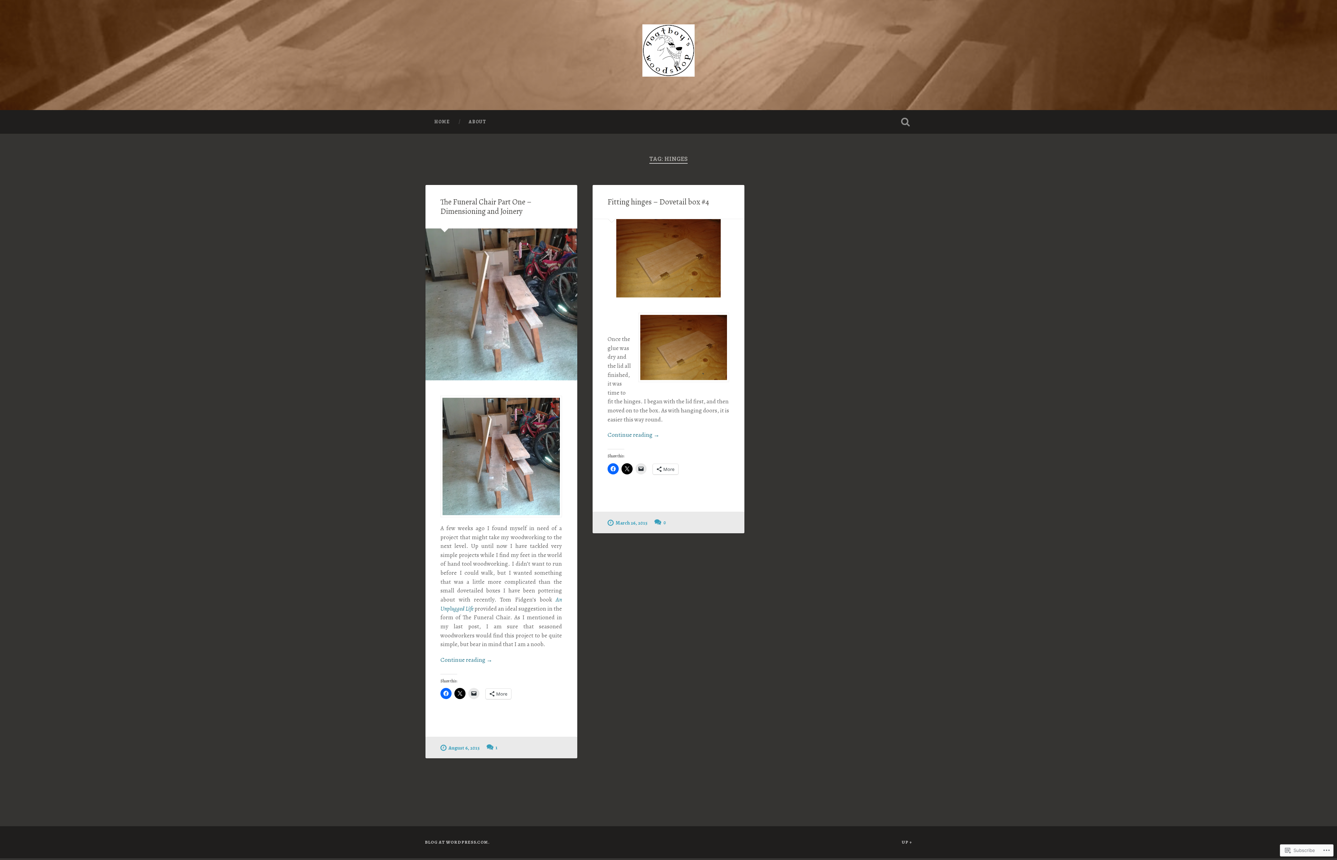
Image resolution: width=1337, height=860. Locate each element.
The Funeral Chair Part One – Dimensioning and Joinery (486, 206)
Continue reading (466, 660)
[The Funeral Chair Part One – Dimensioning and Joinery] (501, 304)
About (477, 121)
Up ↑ (907, 842)
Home (442, 121)
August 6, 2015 (464, 747)
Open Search (905, 122)
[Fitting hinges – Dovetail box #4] (668, 258)
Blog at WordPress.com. (457, 842)
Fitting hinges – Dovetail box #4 (658, 201)
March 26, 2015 (632, 522)
